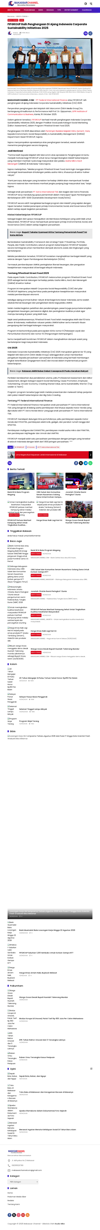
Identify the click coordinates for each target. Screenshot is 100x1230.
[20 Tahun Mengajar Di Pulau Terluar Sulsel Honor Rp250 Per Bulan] (12, 679)
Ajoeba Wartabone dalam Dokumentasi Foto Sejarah (43, 1111)
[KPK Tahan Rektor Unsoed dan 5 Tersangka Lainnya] (12, 1041)
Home (10, 1193)
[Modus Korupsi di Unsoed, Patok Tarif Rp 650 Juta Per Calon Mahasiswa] (12, 1019)
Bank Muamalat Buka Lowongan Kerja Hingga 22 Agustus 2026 (47, 930)
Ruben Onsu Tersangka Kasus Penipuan (37, 1057)
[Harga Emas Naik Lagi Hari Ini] (49, 509)
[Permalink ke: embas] (10, 33)
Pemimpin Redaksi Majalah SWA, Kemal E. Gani (67, 131)
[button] (85, 3)
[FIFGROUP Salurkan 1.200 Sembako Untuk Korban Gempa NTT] (12, 954)
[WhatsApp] (90, 463)
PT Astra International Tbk (45, 191)
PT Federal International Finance (51, 100)
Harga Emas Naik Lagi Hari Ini (49, 520)
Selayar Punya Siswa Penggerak (33, 697)
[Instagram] (18, 1215)
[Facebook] (76, 463)
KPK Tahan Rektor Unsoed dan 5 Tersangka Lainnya (42, 1040)
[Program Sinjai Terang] (12, 722)
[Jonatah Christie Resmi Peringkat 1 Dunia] (78, 481)
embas (15, 32)
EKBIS (21, 20)
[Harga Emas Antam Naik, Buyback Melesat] (12, 974)
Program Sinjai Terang (29, 721)
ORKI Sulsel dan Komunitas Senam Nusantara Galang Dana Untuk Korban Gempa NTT (48, 494)
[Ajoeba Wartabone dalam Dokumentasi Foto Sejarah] (12, 1112)
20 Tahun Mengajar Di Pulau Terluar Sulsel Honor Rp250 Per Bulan (48, 678)
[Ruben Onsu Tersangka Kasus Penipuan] (12, 1058)
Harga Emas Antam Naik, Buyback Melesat (38, 973)
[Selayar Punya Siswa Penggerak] (12, 698)
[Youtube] (23, 1215)
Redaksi (11, 1200)
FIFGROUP (36, 119)
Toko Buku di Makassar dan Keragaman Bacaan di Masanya (46, 1092)
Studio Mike (60, 1224)
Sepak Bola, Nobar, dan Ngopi (32, 1076)
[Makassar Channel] (23, 3)
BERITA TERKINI (13, 20)
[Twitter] (81, 463)
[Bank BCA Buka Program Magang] (21, 481)
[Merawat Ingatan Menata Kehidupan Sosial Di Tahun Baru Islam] (12, 1131)
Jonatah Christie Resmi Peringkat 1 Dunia (75, 493)
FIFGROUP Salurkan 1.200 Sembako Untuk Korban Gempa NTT (46, 953)
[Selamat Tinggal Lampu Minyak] (12, 710)
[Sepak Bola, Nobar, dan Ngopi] (12, 1077)
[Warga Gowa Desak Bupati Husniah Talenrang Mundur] (78, 509)
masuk (20, 536)
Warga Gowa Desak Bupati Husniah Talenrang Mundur (77, 521)
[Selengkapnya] (91, 1069)
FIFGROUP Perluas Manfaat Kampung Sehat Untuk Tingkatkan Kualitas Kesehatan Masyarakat (19, 522)
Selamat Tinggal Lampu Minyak (33, 709)
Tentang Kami (14, 1204)
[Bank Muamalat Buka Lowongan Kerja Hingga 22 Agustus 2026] (12, 931)
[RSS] (28, 1215)
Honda (32, 447)
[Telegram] (86, 463)
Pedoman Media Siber (17, 1196)
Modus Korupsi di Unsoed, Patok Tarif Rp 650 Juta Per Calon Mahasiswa (51, 1018)
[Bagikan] (90, 33)
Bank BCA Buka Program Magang (18, 493)
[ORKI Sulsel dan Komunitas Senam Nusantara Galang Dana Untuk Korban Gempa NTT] (49, 481)
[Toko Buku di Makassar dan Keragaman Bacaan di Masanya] (12, 1093)
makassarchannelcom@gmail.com (27, 1170)
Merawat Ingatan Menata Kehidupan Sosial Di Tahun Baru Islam (47, 1130)
